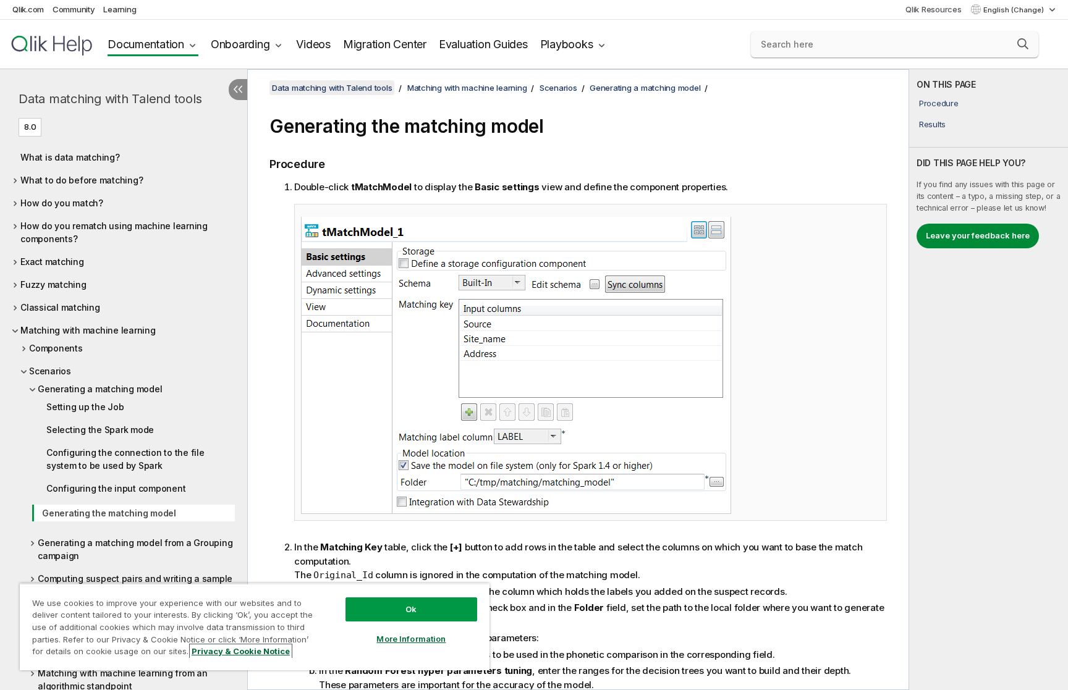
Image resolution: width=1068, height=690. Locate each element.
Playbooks (566, 44)
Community (74, 9)
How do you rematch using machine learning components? (114, 232)
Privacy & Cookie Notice (241, 651)
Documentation (146, 44)
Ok (411, 609)
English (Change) (1014, 10)
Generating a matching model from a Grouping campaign (135, 549)
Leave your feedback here (978, 235)
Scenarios (50, 371)
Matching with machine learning (88, 330)
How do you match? (61, 203)
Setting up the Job (85, 407)
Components (56, 348)
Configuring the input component (115, 488)
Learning (119, 9)
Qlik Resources (933, 9)
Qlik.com (28, 9)
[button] (1023, 44)
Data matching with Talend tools (110, 98)
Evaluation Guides (483, 44)
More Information (411, 639)
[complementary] (988, 379)
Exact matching (52, 261)
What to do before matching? (81, 180)
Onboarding (240, 44)
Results (932, 124)
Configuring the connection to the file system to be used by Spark (125, 459)
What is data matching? (70, 157)
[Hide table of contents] (238, 89)
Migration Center (384, 44)
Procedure (939, 103)
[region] (255, 626)
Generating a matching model (100, 389)
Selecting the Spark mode (100, 429)
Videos (313, 44)
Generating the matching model (109, 513)
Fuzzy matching (53, 284)
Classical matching (60, 307)
